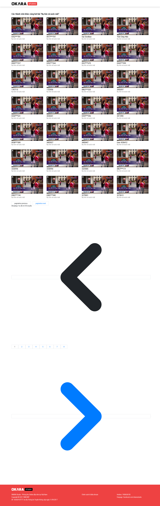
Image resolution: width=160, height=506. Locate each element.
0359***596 (86, 116)
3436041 (50, 116)
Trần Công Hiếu (122, 37)
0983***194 (15, 195)
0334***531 (15, 116)
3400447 (85, 142)
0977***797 (51, 37)
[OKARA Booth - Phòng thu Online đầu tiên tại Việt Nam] (24, 3)
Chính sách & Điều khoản (90, 494)
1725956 (50, 89)
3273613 (120, 195)
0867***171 (121, 169)
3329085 (85, 169)
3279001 (85, 195)
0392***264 (51, 63)
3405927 (50, 142)
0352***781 (15, 37)
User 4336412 (122, 142)
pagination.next (41, 203)
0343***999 (121, 63)
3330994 (14, 169)
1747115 (14, 89)
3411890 (120, 116)
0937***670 (86, 63)
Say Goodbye (86, 37)
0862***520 (86, 89)
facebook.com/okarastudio (132, 497)
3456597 (120, 89)
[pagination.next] (81, 416)
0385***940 (51, 195)
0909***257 (15, 63)
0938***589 (15, 142)
